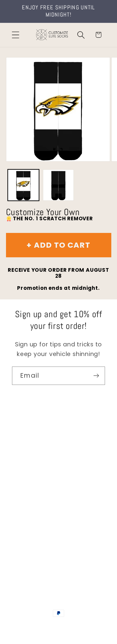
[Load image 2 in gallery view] (58, 185)
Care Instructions (37, 525)
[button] (15, 34)
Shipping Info (31, 475)
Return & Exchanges (41, 508)
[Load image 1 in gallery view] (23, 185)
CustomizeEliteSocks (57, 626)
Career (22, 458)
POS (88, 626)
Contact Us (28, 442)
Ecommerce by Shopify (58, 632)
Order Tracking (33, 492)
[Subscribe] (96, 376)
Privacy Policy (31, 542)
